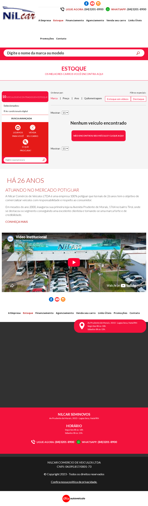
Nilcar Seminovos (19, 12)
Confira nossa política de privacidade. (74, 481)
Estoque (58, 20)
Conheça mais (16, 221)
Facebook (86, 3)
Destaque (138, 98)
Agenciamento (95, 20)
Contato (61, 38)
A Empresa (44, 20)
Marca (54, 98)
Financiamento (75, 20)
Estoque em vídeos (118, 98)
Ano (76, 98)
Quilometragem (93, 98)
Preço (66, 98)
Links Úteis (135, 20)
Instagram (98, 3)
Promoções (47, 38)
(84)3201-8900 (84, 9)
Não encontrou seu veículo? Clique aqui (98, 135)
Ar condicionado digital (16, 111)
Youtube (92, 3)
